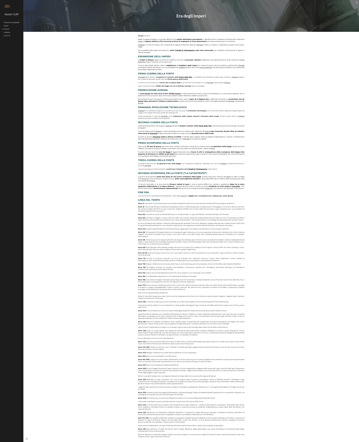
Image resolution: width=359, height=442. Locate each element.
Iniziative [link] (7, 32)
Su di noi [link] (7, 35)
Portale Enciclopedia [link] (11, 22)
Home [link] (6, 26)
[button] (357, 2)
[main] (191, 16)
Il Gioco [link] (6, 29)
